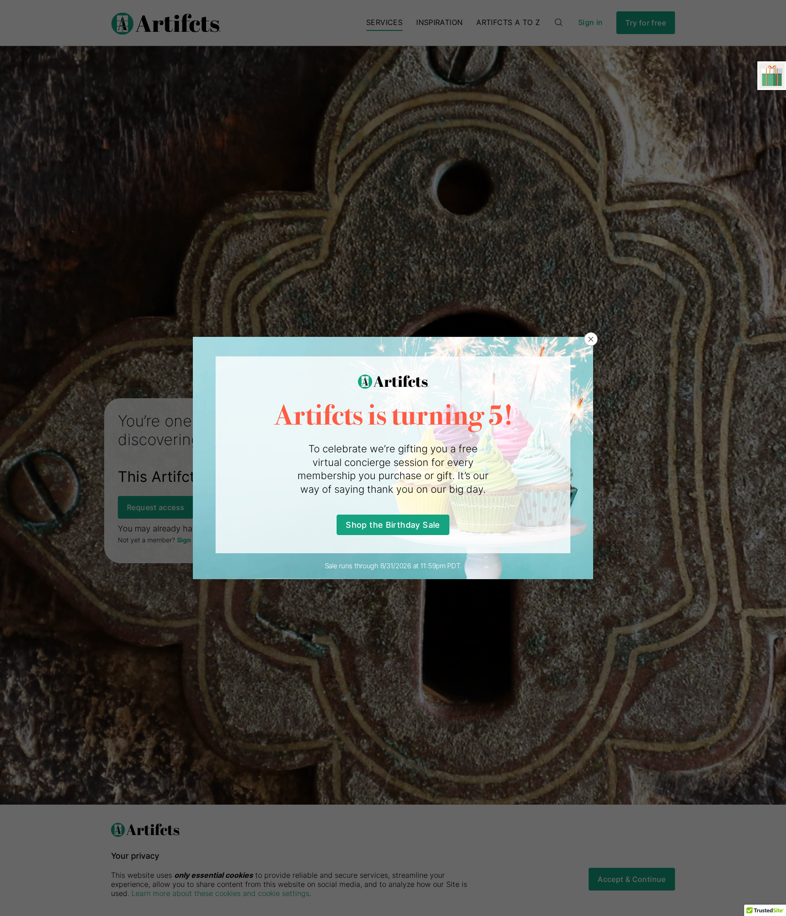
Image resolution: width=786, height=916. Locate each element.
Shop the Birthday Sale (393, 525)
